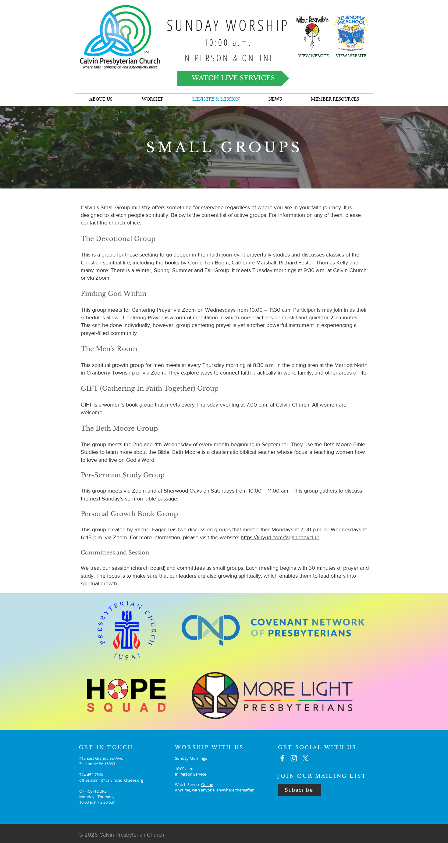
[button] (275, 99)
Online (207, 784)
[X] (305, 758)
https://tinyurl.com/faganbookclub (280, 537)
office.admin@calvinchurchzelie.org (111, 780)
